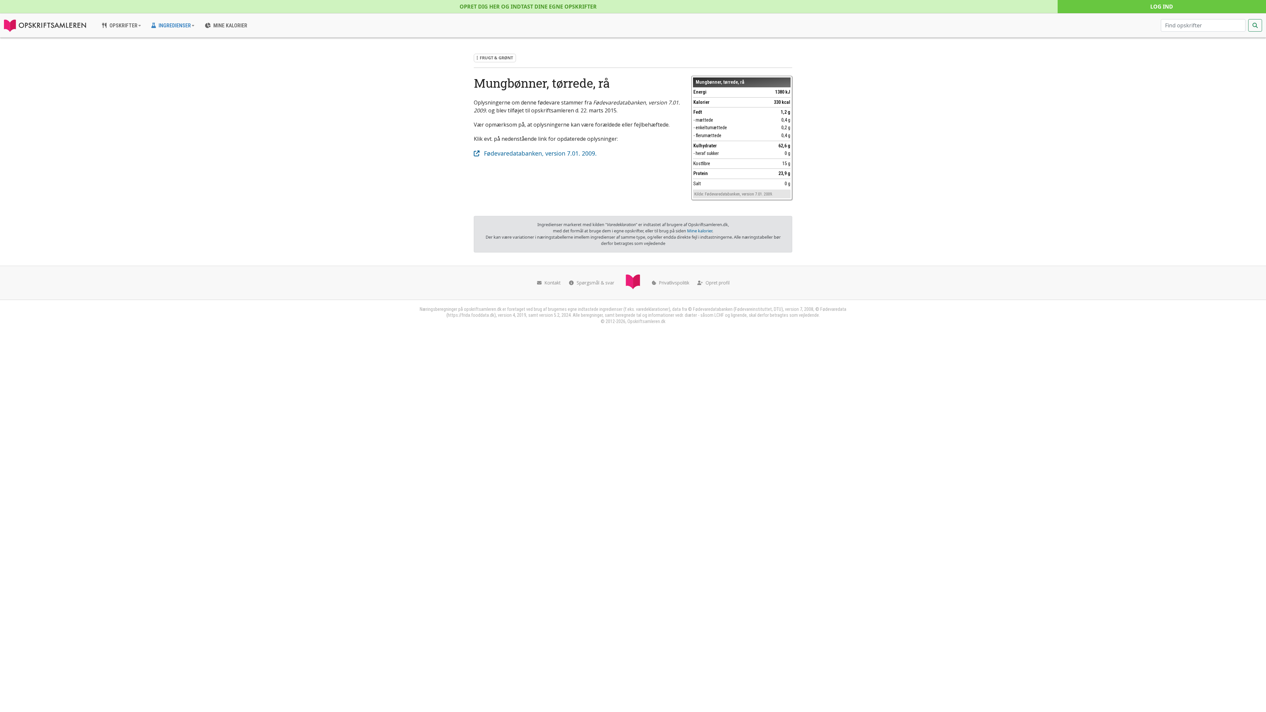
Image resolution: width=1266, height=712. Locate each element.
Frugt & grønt (496, 58)
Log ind (1161, 6)
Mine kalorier (699, 231)
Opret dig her (528, 6)
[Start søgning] (1255, 25)
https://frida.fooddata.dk (471, 315)
